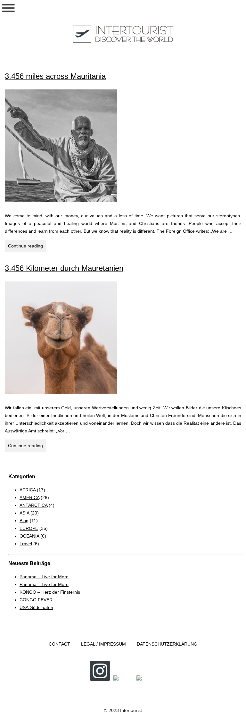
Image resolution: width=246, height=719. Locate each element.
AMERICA (29, 497)
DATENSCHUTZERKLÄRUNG (167, 644)
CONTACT (59, 644)
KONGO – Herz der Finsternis (50, 592)
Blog (24, 520)
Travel (26, 543)
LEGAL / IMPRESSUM (104, 644)
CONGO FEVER (36, 599)
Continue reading (27, 247)
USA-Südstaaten (36, 607)
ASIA (24, 512)
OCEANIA (29, 536)
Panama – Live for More (44, 576)
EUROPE (29, 528)
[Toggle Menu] (8, 8)
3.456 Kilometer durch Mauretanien (64, 268)
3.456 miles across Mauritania (55, 76)
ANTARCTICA (33, 505)
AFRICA (28, 489)
